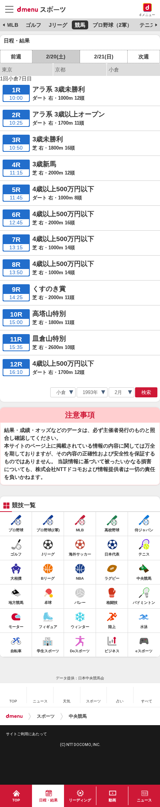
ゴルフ (33, 25)
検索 (146, 392)
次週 (143, 57)
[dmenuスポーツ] (44, 9)
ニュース (144, 800)
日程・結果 (48, 800)
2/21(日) (103, 57)
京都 (60, 70)
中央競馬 (78, 716)
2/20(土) (55, 57)
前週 (16, 57)
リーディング (80, 800)
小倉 (114, 70)
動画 (112, 800)
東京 (7, 70)
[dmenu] (14, 716)
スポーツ (46, 716)
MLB (12, 25)
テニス (147, 25)
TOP (16, 800)
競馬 (80, 25)
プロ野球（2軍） (112, 25)
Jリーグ (58, 25)
